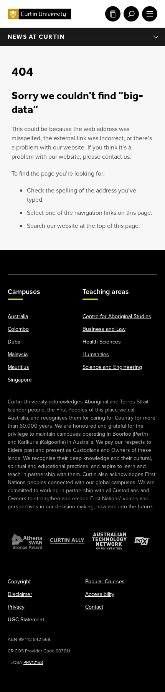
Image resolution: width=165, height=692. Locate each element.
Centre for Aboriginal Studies (116, 316)
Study (111, 14)
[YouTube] (61, 258)
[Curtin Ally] (67, 541)
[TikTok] (146, 258)
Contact (94, 607)
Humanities (95, 354)
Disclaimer (20, 594)
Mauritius (18, 367)
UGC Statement (26, 620)
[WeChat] (125, 258)
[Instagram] (40, 258)
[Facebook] (18, 258)
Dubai (14, 342)
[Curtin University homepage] (39, 14)
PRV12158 (33, 662)
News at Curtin (36, 36)
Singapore (20, 380)
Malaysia (18, 354)
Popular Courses (105, 581)
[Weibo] (104, 258)
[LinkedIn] (82, 258)
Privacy (16, 607)
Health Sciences (101, 342)
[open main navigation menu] (148, 14)
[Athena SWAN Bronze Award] (27, 541)
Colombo (18, 329)
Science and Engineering (112, 367)
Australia (18, 316)
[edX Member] (142, 541)
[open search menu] (129, 14)
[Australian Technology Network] (109, 541)
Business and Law (103, 329)
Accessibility (99, 594)
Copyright (19, 581)
